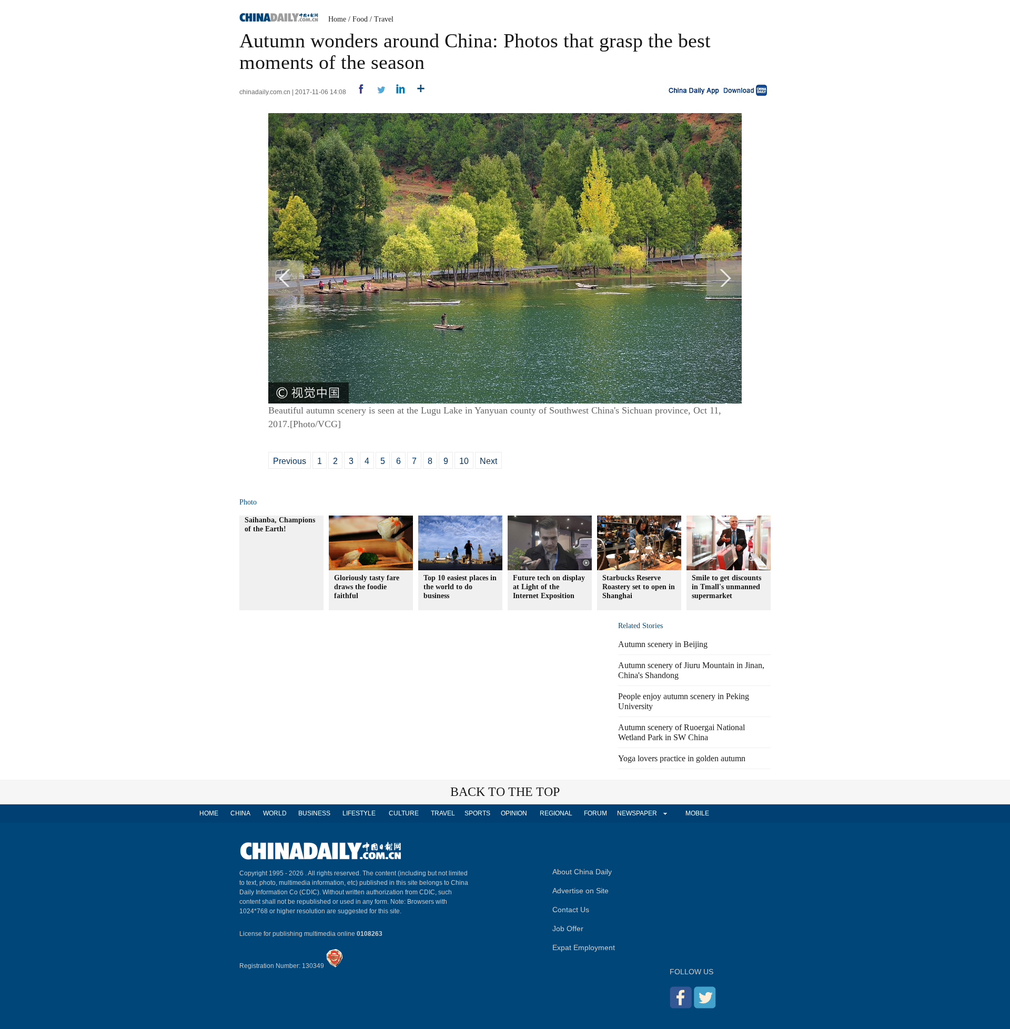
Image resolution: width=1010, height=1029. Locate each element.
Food (360, 19)
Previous (289, 461)
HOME (208, 813)
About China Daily (582, 871)
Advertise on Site (580, 890)
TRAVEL (443, 813)
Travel (383, 19)
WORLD (275, 813)
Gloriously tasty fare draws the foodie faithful (366, 587)
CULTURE (404, 813)
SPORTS (477, 813)
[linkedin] (397, 92)
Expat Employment (583, 947)
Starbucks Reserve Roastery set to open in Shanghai (638, 587)
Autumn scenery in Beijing (663, 644)
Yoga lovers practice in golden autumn (681, 758)
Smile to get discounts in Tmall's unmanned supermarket (726, 587)
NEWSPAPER (636, 813)
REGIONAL (556, 813)
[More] (417, 92)
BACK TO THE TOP (505, 792)
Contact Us (570, 909)
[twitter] (377, 92)
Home (337, 19)
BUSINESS (314, 813)
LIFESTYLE (359, 813)
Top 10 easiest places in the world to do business (460, 587)
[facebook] (357, 92)
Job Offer (567, 928)
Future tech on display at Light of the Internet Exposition (549, 587)
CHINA (240, 813)
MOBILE (697, 813)
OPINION (514, 813)
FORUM (595, 813)
